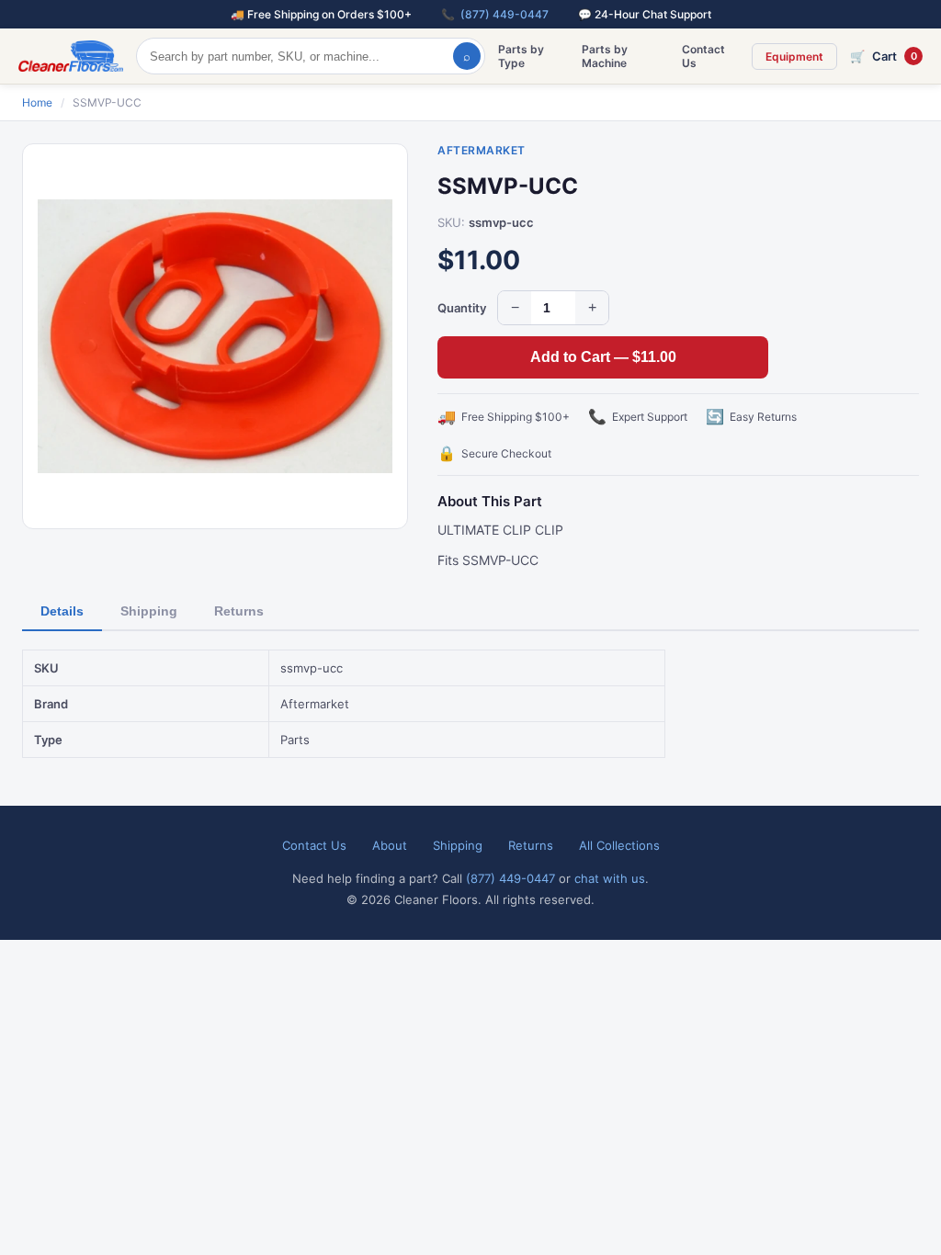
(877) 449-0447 (504, 14)
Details (62, 611)
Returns (239, 611)
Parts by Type (521, 56)
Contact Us (703, 56)
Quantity (461, 307)
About (389, 845)
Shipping (148, 611)
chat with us (609, 878)
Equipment (794, 56)
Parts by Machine (605, 56)
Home (37, 102)
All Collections (619, 845)
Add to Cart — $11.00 (603, 357)
